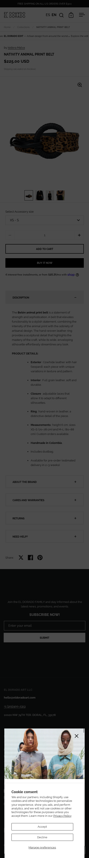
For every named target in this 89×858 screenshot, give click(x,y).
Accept (42, 826)
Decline (42, 837)
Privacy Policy (62, 815)
